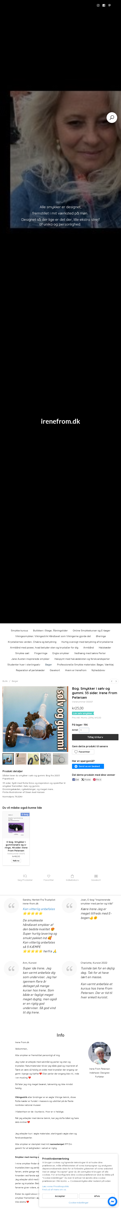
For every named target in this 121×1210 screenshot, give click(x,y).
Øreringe (101, 636)
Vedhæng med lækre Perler (90, 653)
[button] (83, 751)
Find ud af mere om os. (54, 1189)
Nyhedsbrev (98, 670)
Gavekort (55, 670)
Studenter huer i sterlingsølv (23, 664)
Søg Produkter (25, 880)
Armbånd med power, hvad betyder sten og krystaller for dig (44, 647)
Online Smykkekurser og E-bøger (91, 630)
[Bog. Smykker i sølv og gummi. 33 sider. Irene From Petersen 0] (8, 759)
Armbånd (88, 647)
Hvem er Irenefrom (75, 670)
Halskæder (105, 647)
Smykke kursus (19, 630)
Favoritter (49, 880)
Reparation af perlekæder (30, 670)
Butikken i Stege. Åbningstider (50, 630)
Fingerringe (40, 653)
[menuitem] (111, 681)
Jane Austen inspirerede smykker (30, 658)
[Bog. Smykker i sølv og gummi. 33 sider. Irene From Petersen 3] (46, 759)
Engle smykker (60, 653)
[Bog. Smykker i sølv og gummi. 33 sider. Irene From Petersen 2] (33, 759)
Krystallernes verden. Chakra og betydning (32, 641)
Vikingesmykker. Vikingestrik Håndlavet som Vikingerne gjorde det (53, 636)
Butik (5, 681)
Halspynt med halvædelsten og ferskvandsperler (82, 658)
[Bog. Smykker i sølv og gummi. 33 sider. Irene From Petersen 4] (60, 759)
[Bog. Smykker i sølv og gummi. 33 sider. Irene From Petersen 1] (20, 759)
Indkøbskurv (72, 880)
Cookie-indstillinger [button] (78, 1202)
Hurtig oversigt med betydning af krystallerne (87, 641)
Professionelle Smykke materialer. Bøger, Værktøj (85, 664)
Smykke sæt (22, 653)
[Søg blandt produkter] (112, 117)
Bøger (48, 664)
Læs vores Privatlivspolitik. (55, 1186)
